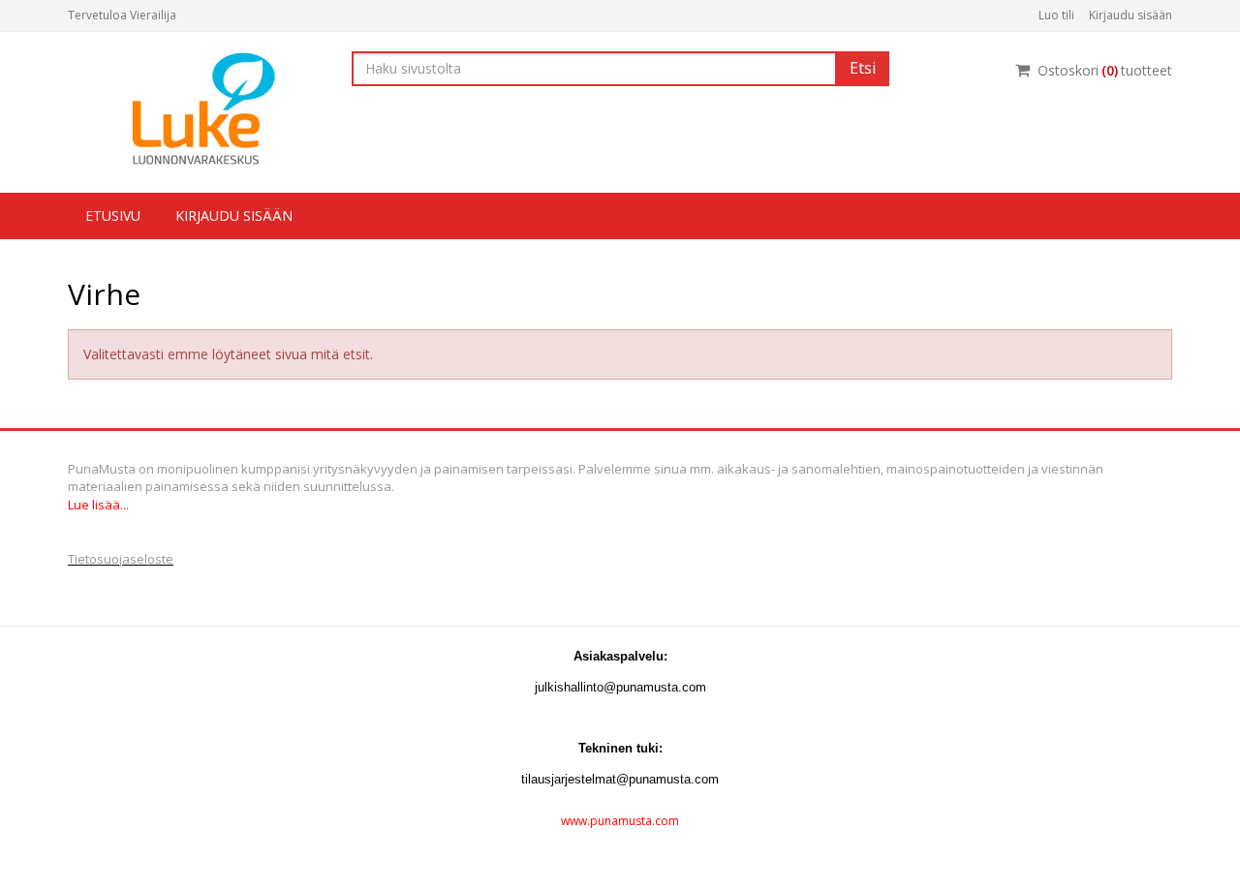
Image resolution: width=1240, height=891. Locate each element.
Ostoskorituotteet (1105, 70)
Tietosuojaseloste (120, 559)
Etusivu (112, 215)
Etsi (863, 67)
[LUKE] (195, 108)
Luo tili (1056, 15)
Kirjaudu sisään (1130, 15)
